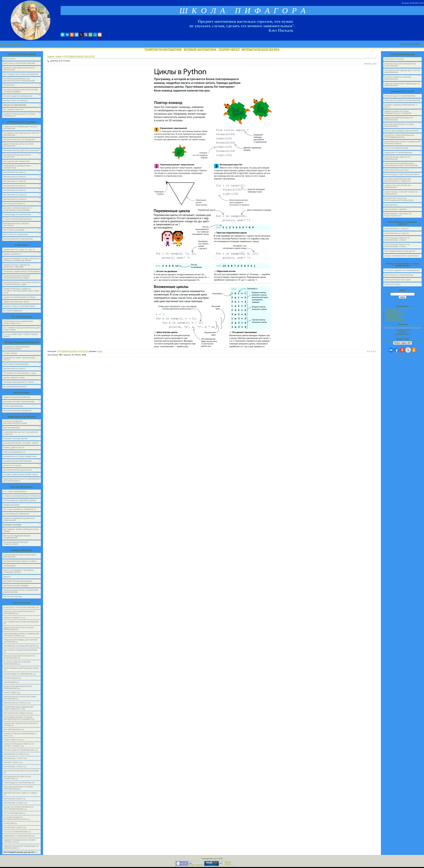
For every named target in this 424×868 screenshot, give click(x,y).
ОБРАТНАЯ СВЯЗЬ (392, 284)
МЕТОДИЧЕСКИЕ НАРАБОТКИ (16, 713)
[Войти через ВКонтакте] (391, 349)
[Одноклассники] (72, 35)
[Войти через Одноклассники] (413, 349)
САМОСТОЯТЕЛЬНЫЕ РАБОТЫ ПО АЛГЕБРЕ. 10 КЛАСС (18, 745)
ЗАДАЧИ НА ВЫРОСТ (12, 618)
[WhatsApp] (90, 35)
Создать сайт (391, 310)
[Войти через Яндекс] (402, 349)
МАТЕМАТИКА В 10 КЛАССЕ (15, 703)
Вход (22, 44)
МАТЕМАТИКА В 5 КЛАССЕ (14, 754)
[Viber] (86, 35)
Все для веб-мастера (394, 312)
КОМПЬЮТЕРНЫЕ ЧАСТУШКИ (397, 280)
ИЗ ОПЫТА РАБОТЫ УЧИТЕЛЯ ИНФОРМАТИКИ (16, 663)
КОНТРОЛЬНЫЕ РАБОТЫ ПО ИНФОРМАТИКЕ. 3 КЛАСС (397, 239)
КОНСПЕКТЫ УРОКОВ (394, 59)
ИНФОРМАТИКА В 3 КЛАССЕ (396, 229)
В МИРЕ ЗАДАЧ (9, 693)
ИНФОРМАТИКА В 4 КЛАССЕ (396, 233)
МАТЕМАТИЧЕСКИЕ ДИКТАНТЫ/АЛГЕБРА (21, 771)
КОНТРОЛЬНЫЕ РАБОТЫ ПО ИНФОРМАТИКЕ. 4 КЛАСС (397, 246)
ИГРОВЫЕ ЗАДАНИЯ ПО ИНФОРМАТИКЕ (402, 270)
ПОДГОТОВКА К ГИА (12, 740)
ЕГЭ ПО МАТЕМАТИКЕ (13, 813)
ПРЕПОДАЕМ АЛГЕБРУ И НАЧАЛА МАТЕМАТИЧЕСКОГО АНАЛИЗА (17, 718)
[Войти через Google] (408, 350)
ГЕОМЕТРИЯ (9, 823)
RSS (422, 44)
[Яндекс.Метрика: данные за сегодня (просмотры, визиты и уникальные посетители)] (196, 863)
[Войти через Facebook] (396, 349)
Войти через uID (402, 343)
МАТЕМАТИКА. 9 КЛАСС (13, 767)
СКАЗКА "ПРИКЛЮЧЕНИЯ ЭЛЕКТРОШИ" (401, 256)
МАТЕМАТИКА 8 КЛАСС (13, 799)
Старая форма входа (402, 356)
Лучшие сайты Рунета (395, 318)
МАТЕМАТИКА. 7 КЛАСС (13, 758)
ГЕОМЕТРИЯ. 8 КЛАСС (13, 828)
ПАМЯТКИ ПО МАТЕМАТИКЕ (163, 49)
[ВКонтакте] (67, 35)
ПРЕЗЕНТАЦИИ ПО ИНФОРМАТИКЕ (18, 750)
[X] (81, 35)
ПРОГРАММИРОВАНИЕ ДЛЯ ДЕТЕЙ (18, 852)
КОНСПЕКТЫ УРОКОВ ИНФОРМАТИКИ (20, 650)
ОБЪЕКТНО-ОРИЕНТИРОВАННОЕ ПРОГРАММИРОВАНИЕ (18, 808)
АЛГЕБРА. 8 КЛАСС (11, 762)
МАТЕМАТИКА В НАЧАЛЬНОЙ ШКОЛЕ (19, 646)
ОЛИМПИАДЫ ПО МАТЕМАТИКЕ (17, 783)
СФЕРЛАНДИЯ (9, 682)
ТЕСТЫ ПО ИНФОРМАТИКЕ (15, 832)
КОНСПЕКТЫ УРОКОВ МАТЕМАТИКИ (19, 607)
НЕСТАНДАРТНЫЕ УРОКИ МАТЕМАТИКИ (21, 622)
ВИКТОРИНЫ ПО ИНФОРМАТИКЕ (398, 275)
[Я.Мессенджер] (63, 35)
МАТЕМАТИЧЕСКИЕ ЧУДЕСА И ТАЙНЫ (20, 793)
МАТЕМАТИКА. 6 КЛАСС (13, 803)
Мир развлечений (393, 316)
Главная (3, 44)
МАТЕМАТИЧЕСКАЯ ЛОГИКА (261, 49)
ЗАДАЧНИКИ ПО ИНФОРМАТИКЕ (17, 836)
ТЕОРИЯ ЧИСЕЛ (229, 49)
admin (99, 351)
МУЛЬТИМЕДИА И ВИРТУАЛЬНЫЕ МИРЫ (21, 668)
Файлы (59, 56)
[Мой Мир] (95, 35)
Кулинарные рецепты (394, 320)
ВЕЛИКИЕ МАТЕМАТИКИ (200, 49)
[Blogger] (100, 35)
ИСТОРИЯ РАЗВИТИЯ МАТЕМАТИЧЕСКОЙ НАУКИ (15, 818)
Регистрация (13, 44)
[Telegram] (77, 35)
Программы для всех (394, 314)
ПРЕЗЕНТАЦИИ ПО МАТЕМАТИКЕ (18, 674)
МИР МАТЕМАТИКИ (11, 729)
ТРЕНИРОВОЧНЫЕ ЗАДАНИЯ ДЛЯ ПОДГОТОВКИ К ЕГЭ (18, 708)
